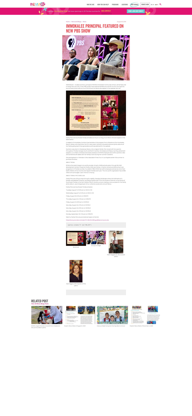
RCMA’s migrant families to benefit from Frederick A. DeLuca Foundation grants (45, 327)
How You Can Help (103, 4)
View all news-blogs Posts (40, 304)
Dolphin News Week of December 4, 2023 (141, 327)
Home (68, 21)
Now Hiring (134, 4)
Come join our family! (135, 11)
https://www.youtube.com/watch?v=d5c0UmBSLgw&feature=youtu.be (87, 220)
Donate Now (145, 4)
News (84, 21)
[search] (160, 5)
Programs (115, 4)
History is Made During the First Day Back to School (111, 327)
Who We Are (90, 4)
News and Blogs (76, 21)
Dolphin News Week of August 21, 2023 (75, 327)
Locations (125, 4)
